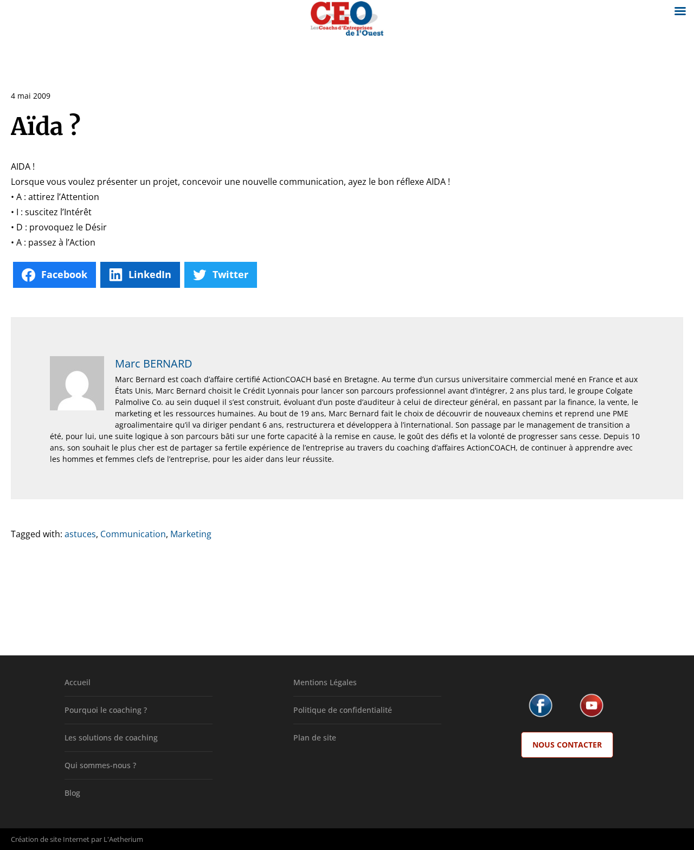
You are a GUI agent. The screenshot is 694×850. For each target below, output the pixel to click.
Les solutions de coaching (111, 737)
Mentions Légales (325, 682)
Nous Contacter (567, 744)
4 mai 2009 (30, 96)
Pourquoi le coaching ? (106, 710)
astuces (80, 534)
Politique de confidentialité (342, 710)
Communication (133, 534)
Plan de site (314, 737)
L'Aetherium (123, 839)
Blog (72, 793)
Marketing (190, 534)
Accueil (78, 682)
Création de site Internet (50, 839)
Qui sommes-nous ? (100, 765)
